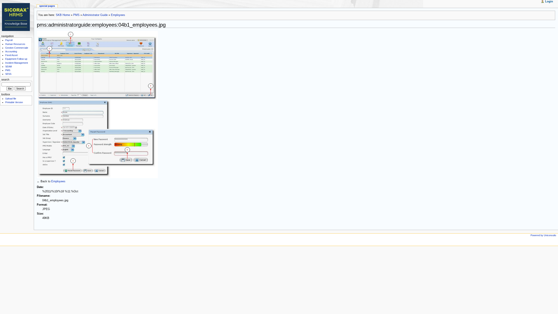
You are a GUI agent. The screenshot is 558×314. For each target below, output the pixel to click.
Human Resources (15, 44)
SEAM (8, 66)
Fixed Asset (11, 55)
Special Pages (47, 6)
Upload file (10, 98)
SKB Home (63, 15)
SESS (8, 74)
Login (549, 1)
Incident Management (16, 62)
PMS (76, 15)
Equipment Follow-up (16, 59)
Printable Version (14, 102)
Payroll (8, 40)
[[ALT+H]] (17, 17)
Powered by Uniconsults (543, 235)
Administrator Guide (95, 15)
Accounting (11, 51)
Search (5, 79)
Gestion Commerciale (16, 47)
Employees (118, 15)
